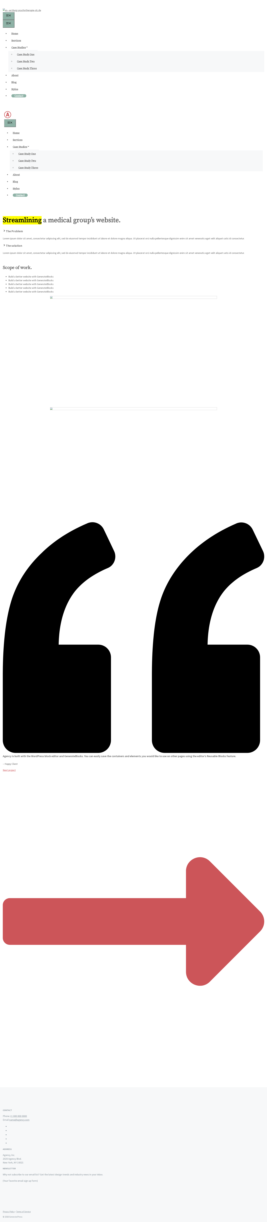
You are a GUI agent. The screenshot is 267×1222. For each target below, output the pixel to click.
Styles (14, 89)
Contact (18, 95)
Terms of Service (23, 1211)
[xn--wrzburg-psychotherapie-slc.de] (22, 10)
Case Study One (25, 54)
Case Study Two (26, 61)
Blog (14, 82)
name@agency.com (19, 1119)
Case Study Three (27, 68)
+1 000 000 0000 (18, 1116)
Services (16, 40)
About (14, 75)
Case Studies (18, 47)
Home (14, 33)
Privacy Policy (9, 1211)
